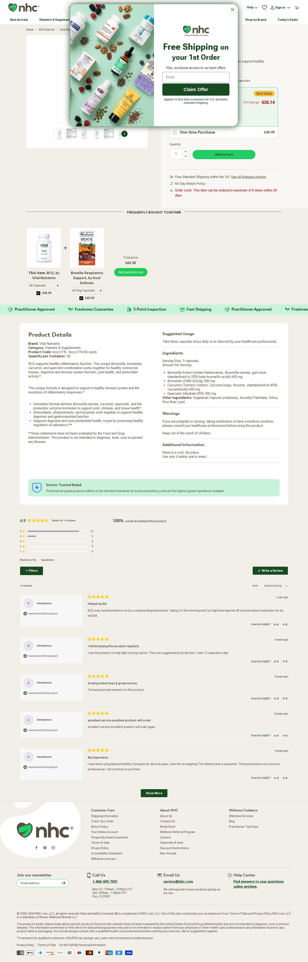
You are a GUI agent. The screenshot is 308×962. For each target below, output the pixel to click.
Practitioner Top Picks (243, 826)
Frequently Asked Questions (109, 837)
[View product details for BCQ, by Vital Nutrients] (44, 248)
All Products (47, 29)
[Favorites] (264, 7)
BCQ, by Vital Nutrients (43, 275)
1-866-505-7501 (105, 882)
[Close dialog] (232, 9)
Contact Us (167, 821)
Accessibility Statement (107, 853)
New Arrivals (168, 853)
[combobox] (44, 285)
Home (30, 29)
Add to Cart (224, 154)
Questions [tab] (47, 559)
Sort (255, 585)
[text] (154, 211)
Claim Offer (196, 89)
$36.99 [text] (46, 293)
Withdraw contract (103, 858)
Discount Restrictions (174, 848)
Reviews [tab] (28, 559)
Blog (232, 821)
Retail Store (167, 826)
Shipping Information (104, 816)
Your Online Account (104, 832)
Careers (165, 837)
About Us (166, 816)
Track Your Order (102, 821)
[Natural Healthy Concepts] (23, 7)
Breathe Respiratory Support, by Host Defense (87, 278)
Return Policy (99, 826)
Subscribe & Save (171, 842)
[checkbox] (38, 293)
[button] (44, 285)
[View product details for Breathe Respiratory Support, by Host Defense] (87, 248)
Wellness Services (241, 816)
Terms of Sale (100, 842)
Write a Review (274, 572)
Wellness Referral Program (177, 832)
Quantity (175, 144)
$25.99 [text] (89, 298)
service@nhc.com (178, 882)
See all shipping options (248, 177)
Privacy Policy (100, 848)
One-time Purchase (197, 132)
